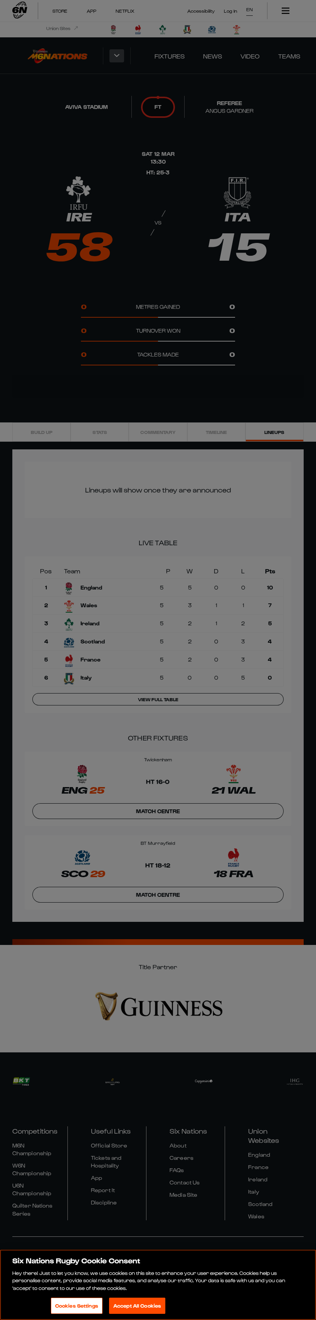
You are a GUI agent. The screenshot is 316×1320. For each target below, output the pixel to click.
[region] (158, 1285)
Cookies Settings (76, 1305)
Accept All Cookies (137, 1305)
